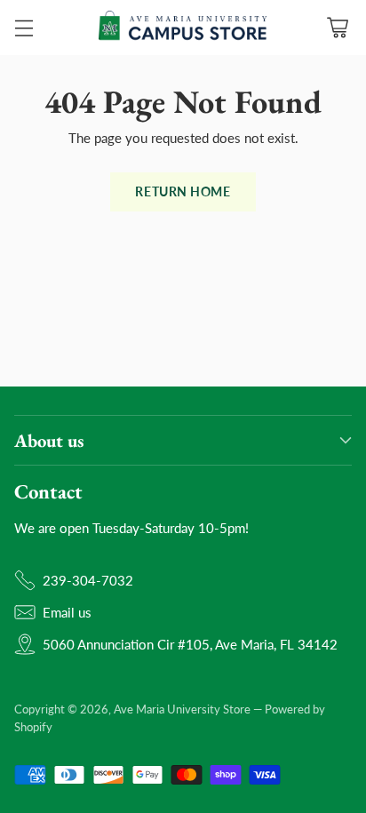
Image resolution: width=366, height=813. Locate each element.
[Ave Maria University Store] (183, 28)
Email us (67, 612)
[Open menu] (23, 28)
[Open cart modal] (337, 28)
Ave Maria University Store (182, 709)
